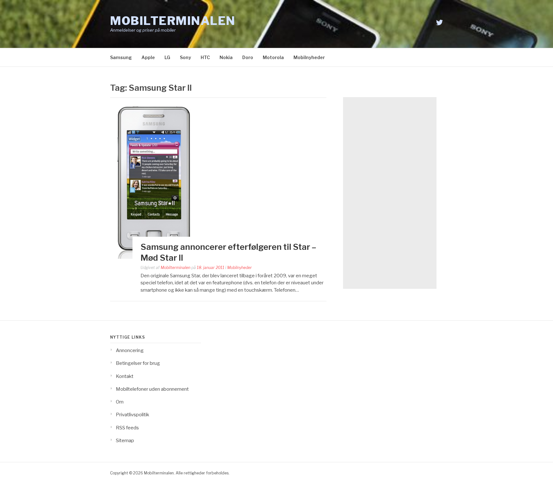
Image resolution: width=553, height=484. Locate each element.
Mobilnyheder (309, 57)
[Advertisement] (390, 193)
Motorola (273, 57)
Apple (148, 57)
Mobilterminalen (173, 21)
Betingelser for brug (138, 363)
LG (167, 57)
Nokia (226, 57)
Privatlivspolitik (132, 415)
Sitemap (125, 440)
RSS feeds (127, 428)
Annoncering (130, 350)
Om (120, 402)
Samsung (121, 57)
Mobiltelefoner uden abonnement (152, 389)
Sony (185, 57)
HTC (205, 57)
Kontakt (124, 376)
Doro (247, 57)
